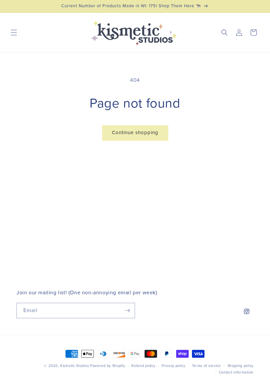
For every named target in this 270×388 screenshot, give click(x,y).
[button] (14, 32)
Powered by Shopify (107, 366)
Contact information (236, 372)
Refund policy (143, 366)
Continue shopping (135, 133)
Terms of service (206, 366)
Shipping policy (241, 366)
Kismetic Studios (74, 366)
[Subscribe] (127, 310)
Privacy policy (173, 366)
